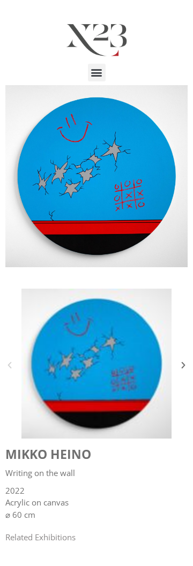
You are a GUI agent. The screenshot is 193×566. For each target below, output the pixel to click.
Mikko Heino (48, 454)
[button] (97, 72)
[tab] (40, 537)
